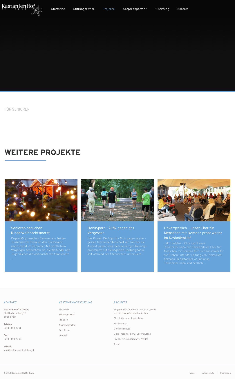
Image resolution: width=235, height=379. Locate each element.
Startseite (58, 9)
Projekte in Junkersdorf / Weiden (131, 339)
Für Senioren (120, 323)
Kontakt (182, 9)
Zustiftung (162, 9)
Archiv (117, 344)
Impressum (225, 373)
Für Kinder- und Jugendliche (128, 318)
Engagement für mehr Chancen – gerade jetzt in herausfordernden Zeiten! (135, 311)
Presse (192, 373)
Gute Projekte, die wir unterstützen (132, 334)
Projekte (109, 9)
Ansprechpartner (135, 9)
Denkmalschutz (122, 328)
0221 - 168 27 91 (12, 328)
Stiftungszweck (84, 9)
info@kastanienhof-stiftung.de (19, 350)
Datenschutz (208, 373)
